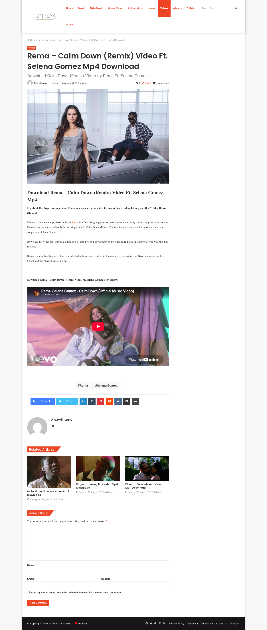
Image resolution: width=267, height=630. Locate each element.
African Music (135, 8)
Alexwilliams (40, 83)
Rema (75, 222)
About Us (221, 623)
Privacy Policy (176, 623)
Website (105, 578)
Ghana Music (115, 8)
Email (31, 578)
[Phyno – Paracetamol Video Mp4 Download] (147, 468)
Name (31, 565)
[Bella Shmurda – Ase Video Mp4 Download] (49, 472)
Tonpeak (234, 623)
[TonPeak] (44, 16)
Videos (164, 8)
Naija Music (96, 8)
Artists (70, 24)
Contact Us (207, 623)
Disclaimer (192, 623)
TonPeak (83, 623)
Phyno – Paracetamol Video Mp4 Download (144, 485)
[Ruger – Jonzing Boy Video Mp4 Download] (98, 468)
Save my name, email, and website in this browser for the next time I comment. (76, 592)
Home (69, 8)
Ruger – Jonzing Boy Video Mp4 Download (97, 485)
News (152, 8)
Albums (177, 8)
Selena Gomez (107, 385)
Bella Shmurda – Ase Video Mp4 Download (48, 493)
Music (81, 8)
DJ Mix (190, 8)
